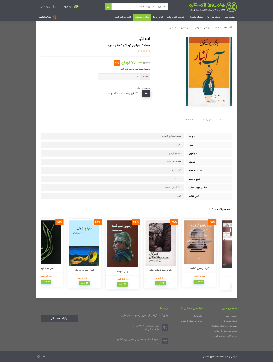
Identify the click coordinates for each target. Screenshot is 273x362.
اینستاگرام (198, 316)
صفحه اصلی (229, 17)
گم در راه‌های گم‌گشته (213, 268)
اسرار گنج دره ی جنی (98, 270)
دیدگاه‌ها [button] (189, 120)
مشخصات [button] (223, 120)
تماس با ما (158, 17)
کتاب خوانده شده (123, 17)
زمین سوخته (136, 271)
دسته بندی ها (213, 17)
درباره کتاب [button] (206, 120)
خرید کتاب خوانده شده (225, 336)
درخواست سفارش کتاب (225, 331)
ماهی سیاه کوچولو (60, 268)
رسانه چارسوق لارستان (192, 321)
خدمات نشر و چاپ (175, 17)
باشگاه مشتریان (195, 17)
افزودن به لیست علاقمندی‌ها (121, 93)
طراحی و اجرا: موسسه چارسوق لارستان (220, 356)
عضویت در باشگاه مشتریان (223, 326)
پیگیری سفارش (142, 17)
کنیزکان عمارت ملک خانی (175, 270)
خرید (212, 281)
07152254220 (45, 17)
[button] (70, 6)
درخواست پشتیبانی (59, 318)
